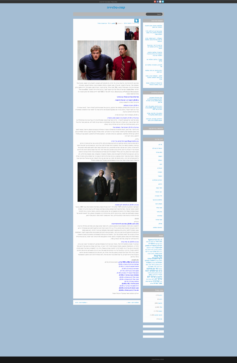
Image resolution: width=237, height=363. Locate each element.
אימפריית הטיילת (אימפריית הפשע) (153, 244)
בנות (146, 249)
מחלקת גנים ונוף (157, 200)
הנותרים (159, 168)
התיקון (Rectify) (158, 264)
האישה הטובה (151, 253)
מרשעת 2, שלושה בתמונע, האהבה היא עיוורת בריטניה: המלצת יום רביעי (154, 53)
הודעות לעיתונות (157, 256)
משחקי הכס (159, 204)
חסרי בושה (159, 188)
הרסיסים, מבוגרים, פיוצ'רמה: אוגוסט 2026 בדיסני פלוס (154, 119)
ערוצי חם (151, 276)
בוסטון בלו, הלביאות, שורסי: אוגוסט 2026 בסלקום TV (154, 114)
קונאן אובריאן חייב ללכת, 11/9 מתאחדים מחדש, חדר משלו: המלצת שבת (153, 32)
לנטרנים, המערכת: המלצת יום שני (153, 65)
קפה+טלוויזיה (116, 7)
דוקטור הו (150, 251)
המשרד (160, 176)
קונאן (147, 281)
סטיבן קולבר (151, 273)
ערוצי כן (158, 278)
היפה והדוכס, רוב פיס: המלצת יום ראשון (153, 71)
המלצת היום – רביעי (80, 302)
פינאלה (149, 279)
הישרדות (157, 260)
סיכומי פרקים (158, 315)
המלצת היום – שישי (133, 302)
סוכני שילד (159, 208)
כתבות (160, 311)
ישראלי (160, 269)
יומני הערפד (158, 192)
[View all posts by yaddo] (116, 23)
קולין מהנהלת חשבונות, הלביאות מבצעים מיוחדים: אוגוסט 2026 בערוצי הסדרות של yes (154, 100)
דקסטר (160, 156)
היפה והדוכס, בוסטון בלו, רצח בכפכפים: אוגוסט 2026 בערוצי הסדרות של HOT (153, 107)
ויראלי (153, 264)
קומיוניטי (159, 215)
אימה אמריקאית (158, 243)
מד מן (160, 144)
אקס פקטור (158, 247)
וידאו (160, 295)
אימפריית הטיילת (157, 148)
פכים (160, 319)
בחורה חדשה (150, 249)
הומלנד (160, 160)
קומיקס (150, 281)
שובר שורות (159, 219)
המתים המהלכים (157, 180)
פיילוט (153, 279)
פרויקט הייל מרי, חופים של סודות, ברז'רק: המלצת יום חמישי (154, 46)
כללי (109, 23)
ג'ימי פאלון (156, 251)
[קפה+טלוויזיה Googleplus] (155, 2)
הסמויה (160, 172)
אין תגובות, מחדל (102, 23)
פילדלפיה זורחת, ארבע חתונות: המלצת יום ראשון (153, 26)
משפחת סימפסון (158, 273)
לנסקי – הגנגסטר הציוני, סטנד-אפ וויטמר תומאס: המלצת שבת (153, 77)
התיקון (160, 184)
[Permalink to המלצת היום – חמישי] (132, 33)
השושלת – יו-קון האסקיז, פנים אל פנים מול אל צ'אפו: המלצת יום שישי (153, 39)
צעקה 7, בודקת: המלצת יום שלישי (154, 60)
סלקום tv (159, 276)
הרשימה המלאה (157, 227)
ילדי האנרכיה (158, 196)
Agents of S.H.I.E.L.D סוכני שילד (155, 241)
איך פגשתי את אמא (150, 241)
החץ (161, 164)
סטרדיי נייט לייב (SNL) (155, 275)
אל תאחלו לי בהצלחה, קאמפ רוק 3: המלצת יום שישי (154, 83)
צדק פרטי (159, 211)
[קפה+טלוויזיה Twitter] (163, 2)
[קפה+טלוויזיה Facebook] (158, 2)
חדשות (160, 303)
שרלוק (160, 223)
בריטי (161, 251)
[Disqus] (107, 331)
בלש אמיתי (159, 152)
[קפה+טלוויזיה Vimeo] (160, 2)
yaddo (113, 23)
